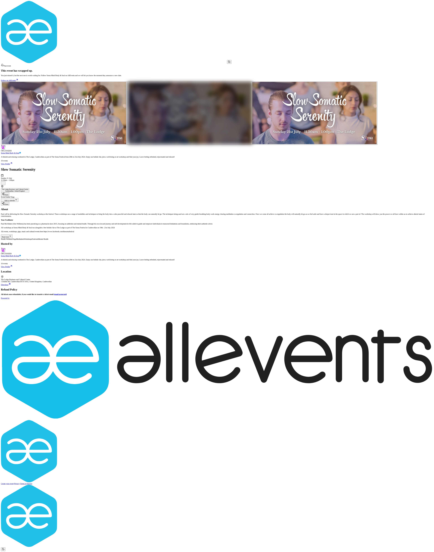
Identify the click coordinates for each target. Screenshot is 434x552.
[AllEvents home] (114, 62)
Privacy (17, 484)
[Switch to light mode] (229, 62)
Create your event (7, 484)
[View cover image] (64, 113)
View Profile (5, 164)
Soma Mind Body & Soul (10, 153)
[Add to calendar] (3, 183)
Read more (5, 237)
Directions (4, 285)
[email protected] (60, 294)
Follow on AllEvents (8, 80)
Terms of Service (26, 484)
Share (6, 195)
